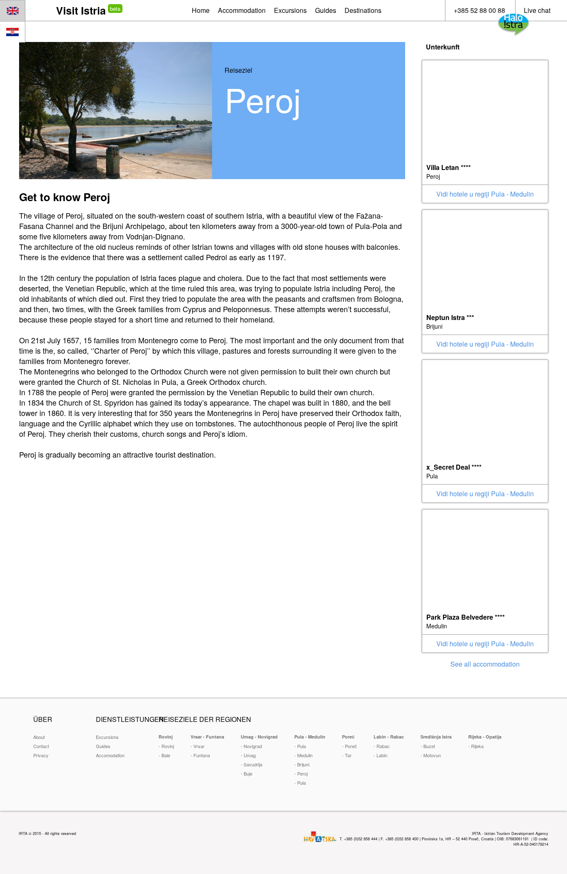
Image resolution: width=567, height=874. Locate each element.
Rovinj (167, 746)
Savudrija (253, 764)
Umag (250, 755)
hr (12, 31)
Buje (248, 773)
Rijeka (477, 746)
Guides (103, 746)
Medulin (305, 755)
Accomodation (110, 755)
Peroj (302, 773)
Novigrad (253, 746)
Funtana (201, 755)
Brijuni (303, 764)
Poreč (351, 746)
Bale (165, 755)
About (39, 737)
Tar (348, 755)
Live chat (537, 10)
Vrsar (199, 746)
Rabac (383, 746)
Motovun (432, 755)
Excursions (107, 737)
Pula (301, 746)
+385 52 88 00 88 (479, 10)
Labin (381, 755)
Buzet (429, 746)
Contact (41, 746)
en (12, 10)
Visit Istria (81, 10)
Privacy (41, 755)
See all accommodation (485, 664)
